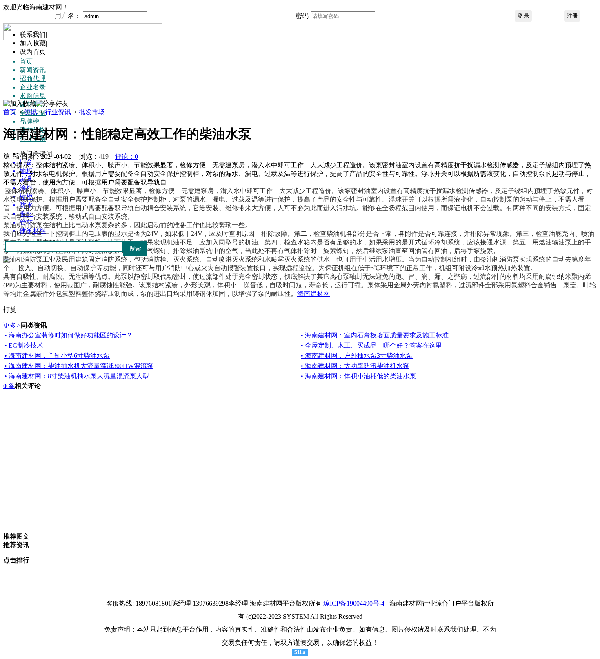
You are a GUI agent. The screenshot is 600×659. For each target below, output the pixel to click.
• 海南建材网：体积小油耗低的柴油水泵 (358, 376)
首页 (9, 112)
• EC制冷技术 (23, 345)
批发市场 (92, 112)
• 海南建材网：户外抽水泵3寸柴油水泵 (357, 355)
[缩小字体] (16, 155)
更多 (12, 325)
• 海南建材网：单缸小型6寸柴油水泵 (57, 355)
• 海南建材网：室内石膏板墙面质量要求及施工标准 (375, 335)
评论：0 (126, 156)
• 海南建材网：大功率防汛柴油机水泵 (355, 365)
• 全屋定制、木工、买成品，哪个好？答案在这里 (371, 345)
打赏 (9, 309)
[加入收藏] (19, 104)
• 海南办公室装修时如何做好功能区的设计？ (68, 335)
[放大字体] (6, 155)
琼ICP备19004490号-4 (353, 603)
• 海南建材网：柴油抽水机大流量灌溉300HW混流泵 (78, 365)
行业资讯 (58, 112)
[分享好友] (52, 104)
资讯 (30, 112)
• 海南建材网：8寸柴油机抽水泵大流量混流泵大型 (76, 376)
